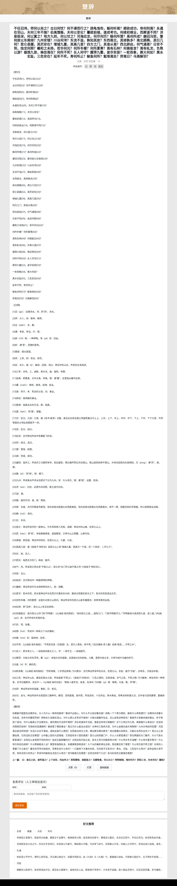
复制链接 (104, 767)
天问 (86, 61)
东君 (19, 831)
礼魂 (19, 850)
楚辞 (88, 18)
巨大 (100, 66)
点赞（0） (73, 767)
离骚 (29, 831)
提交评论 (19, 805)
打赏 (89, 767)
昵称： (15, 787)
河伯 (19, 863)
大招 (39, 831)
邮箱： (45, 787)
